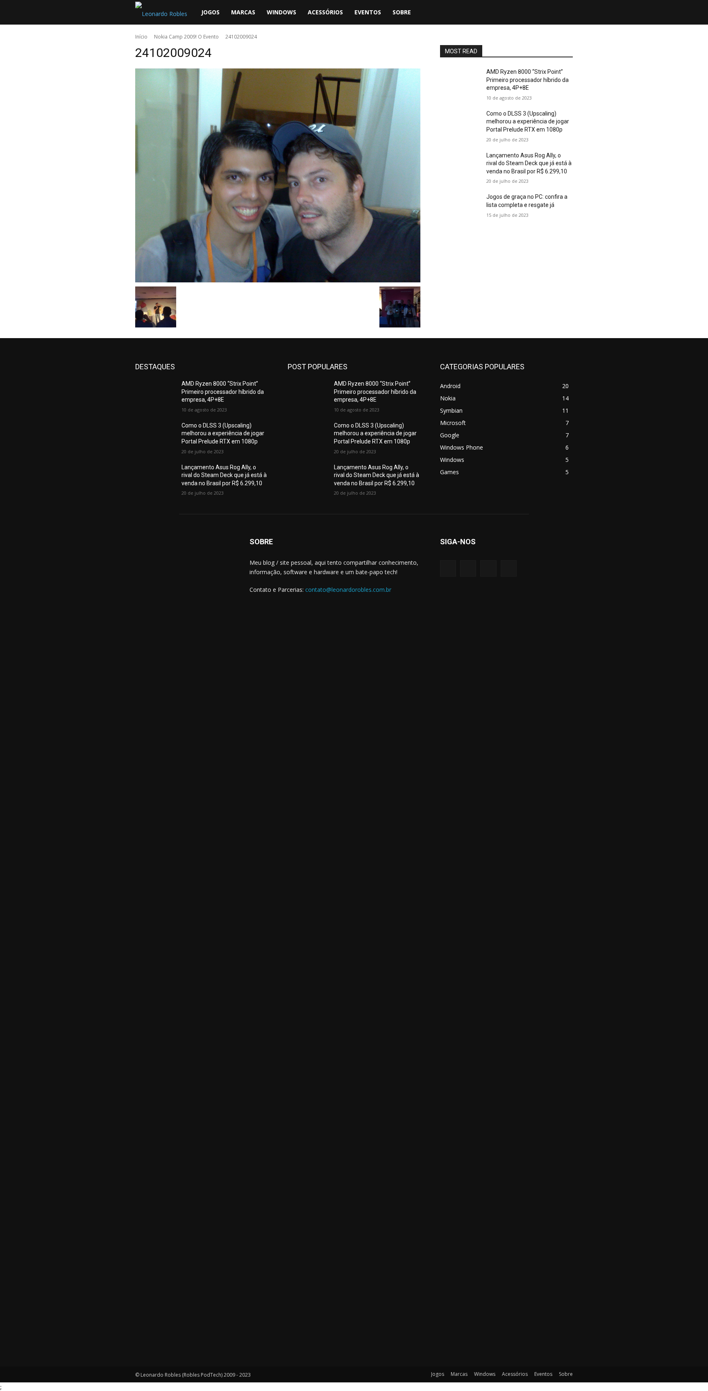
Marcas (243, 12)
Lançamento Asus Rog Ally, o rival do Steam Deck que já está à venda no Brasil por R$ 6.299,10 (529, 163)
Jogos (210, 12)
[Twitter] (531, 12)
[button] (563, 13)
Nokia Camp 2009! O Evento (186, 36)
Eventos (367, 12)
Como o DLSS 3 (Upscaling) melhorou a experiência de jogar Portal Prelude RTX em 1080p (527, 121)
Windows (281, 12)
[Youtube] (545, 12)
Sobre (402, 12)
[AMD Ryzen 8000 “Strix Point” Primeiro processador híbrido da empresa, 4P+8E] (460, 82)
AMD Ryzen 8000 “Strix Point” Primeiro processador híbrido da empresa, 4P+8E (527, 79)
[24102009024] (277, 175)
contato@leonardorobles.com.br (348, 589)
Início (141, 36)
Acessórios (325, 12)
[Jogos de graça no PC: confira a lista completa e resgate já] (460, 207)
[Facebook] (503, 12)
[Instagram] (517, 12)
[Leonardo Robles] (182, 947)
